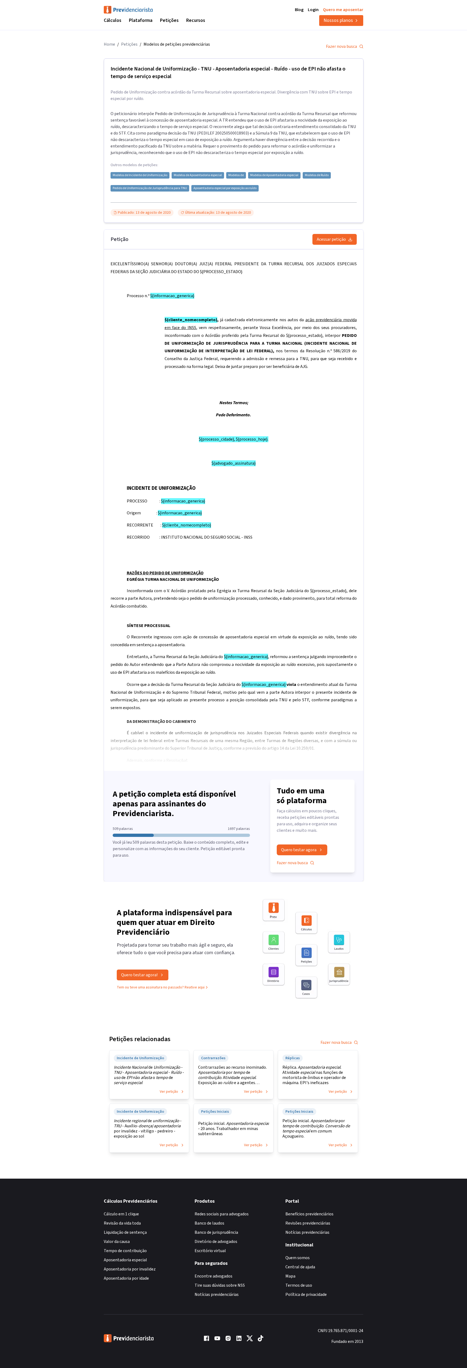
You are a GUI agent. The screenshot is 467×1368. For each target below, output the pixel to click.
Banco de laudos (209, 1223)
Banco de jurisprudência (216, 1232)
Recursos (195, 20)
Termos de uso (298, 1285)
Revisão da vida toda (122, 1223)
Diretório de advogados (216, 1241)
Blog (299, 10)
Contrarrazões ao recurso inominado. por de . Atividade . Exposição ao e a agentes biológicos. (232, 1075)
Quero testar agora (298, 850)
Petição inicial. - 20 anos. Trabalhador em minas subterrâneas (233, 1128)
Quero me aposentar (343, 10)
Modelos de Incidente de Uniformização (140, 175)
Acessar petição (331, 239)
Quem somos (297, 1257)
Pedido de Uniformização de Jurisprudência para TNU (150, 188)
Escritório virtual (210, 1250)
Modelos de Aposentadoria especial (198, 175)
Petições (169, 20)
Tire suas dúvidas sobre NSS (220, 1285)
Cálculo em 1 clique (121, 1214)
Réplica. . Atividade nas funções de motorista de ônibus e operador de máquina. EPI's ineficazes (314, 1075)
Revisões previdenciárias (307, 1223)
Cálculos (112, 20)
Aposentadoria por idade (126, 1278)
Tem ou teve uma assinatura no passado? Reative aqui (161, 987)
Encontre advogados (213, 1276)
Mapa (290, 1276)
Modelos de (236, 175)
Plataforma (140, 20)
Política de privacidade (306, 1294)
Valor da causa (117, 1241)
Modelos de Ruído (317, 175)
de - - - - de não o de (149, 1075)
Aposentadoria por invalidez (130, 1269)
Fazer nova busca (341, 46)
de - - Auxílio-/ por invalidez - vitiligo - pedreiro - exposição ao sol (148, 1128)
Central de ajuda (300, 1267)
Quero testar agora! (139, 975)
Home (109, 44)
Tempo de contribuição (125, 1250)
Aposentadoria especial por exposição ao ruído (225, 188)
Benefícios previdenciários (309, 1214)
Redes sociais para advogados (222, 1214)
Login (313, 10)
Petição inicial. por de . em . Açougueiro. (316, 1128)
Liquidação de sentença (125, 1232)
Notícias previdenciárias (217, 1294)
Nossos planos (338, 20)
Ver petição (169, 1091)
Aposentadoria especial (125, 1260)
